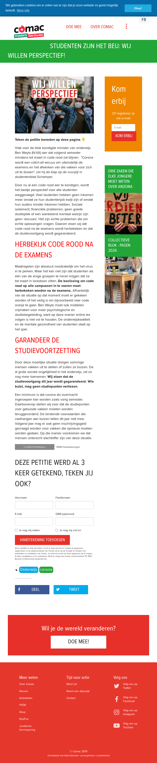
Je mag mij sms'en (70, 530)
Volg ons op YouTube (130, 725)
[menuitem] (73, 27)
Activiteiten (25, 698)
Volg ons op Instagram (130, 712)
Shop (22, 712)
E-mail (18, 514)
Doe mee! (78, 642)
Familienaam (63, 497)
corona (46, 570)
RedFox (24, 719)
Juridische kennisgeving (27, 728)
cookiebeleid (103, 755)
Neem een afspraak (78, 691)
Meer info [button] (23, 10)
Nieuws (23, 691)
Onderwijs (28, 570)
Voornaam (21, 497)
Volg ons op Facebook (130, 699)
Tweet (74, 589)
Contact (70, 698)
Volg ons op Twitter (130, 686)
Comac (77, 751)
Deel (35, 589)
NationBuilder (71, 755)
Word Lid (71, 684)
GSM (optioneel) (65, 514)
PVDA (22, 705)
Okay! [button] (138, 8)
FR (144, 20)
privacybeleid (87, 755)
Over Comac (26, 684)
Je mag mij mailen (29, 530)
